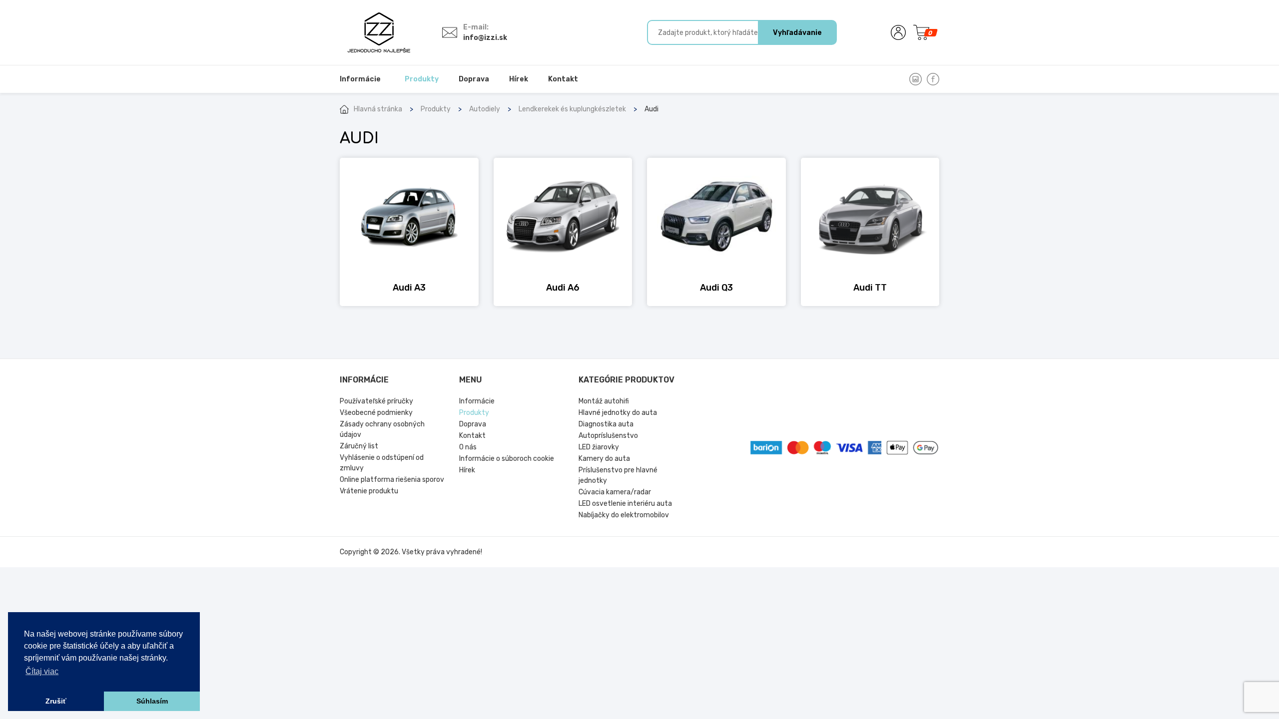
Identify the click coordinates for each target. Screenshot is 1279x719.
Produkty (436, 109)
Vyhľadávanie (797, 32)
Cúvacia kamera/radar (615, 492)
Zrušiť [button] (55, 701)
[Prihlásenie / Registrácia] (898, 32)
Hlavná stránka (378, 109)
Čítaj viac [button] (41, 671)
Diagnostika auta (606, 424)
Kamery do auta (604, 458)
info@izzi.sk (485, 37)
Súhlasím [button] (152, 701)
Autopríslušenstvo (608, 435)
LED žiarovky (599, 447)
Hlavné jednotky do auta (618, 412)
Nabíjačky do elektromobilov (624, 515)
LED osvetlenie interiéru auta (625, 503)
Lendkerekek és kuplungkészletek (572, 109)
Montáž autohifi (604, 401)
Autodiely (484, 109)
